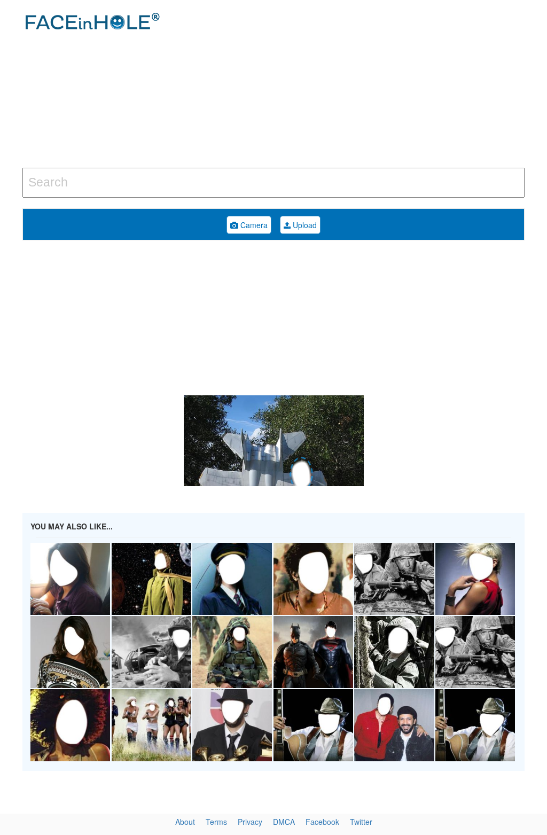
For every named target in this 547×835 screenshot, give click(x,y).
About (185, 821)
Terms (216, 821)
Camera (253, 225)
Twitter (361, 821)
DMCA (284, 821)
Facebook (322, 821)
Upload (304, 225)
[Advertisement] (368, 85)
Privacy (250, 821)
